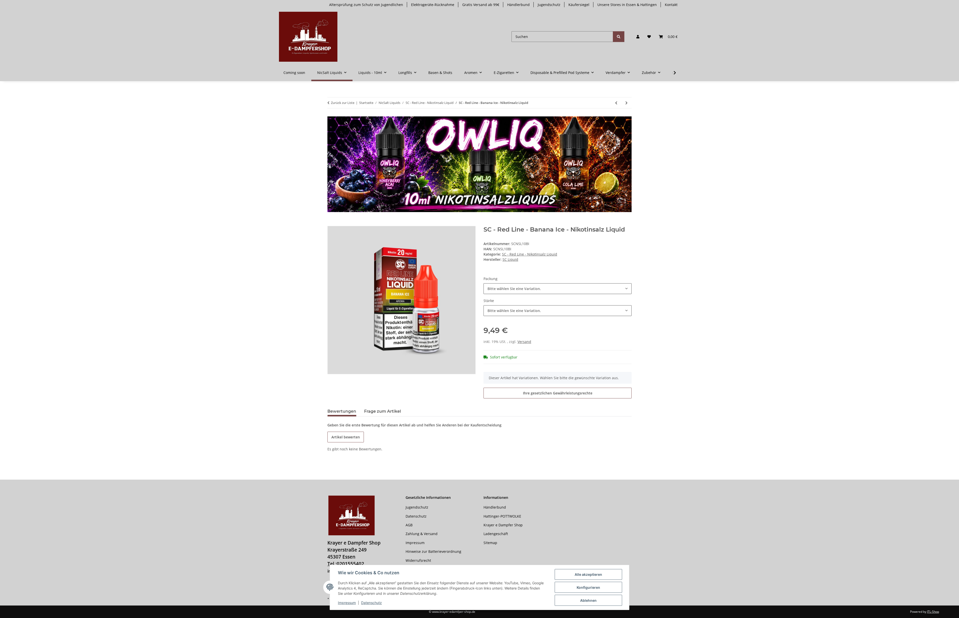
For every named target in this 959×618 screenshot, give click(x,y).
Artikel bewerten (345, 437)
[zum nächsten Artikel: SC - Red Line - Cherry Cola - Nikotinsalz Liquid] (626, 102)
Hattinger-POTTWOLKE (502, 516)
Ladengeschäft (495, 533)
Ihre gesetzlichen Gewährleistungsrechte (557, 393)
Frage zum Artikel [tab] (382, 411)
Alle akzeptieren (588, 574)
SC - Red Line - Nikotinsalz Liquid (529, 254)
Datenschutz (371, 603)
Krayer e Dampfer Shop (503, 525)
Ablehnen (588, 600)
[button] (637, 36)
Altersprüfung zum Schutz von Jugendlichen (366, 4)
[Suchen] (618, 36)
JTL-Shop (933, 612)
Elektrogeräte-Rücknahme (432, 4)
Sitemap (490, 542)
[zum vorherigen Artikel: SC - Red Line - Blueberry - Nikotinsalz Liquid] (616, 102)
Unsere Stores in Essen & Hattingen (627, 4)
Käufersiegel (578, 4)
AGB (409, 525)
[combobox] (557, 288)
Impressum (347, 603)
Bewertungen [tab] (341, 411)
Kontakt (671, 4)
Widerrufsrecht (418, 560)
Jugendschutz (549, 4)
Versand (524, 341)
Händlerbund (518, 4)
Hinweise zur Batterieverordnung (433, 551)
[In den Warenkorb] (331, 223)
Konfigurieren (588, 587)
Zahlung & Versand (422, 533)
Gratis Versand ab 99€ (480, 4)
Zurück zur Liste (342, 102)
